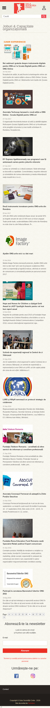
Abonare (25, 650)
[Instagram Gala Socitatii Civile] (33, 678)
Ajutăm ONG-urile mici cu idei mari (18, 254)
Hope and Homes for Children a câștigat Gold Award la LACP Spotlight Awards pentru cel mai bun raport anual (23, 306)
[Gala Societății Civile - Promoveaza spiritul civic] (25, 13)
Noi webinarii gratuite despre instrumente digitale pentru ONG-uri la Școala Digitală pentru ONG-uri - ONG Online (24, 66)
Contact (6, 689)
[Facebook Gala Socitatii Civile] (16, 678)
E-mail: (5, 638)
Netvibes (31, 703)
